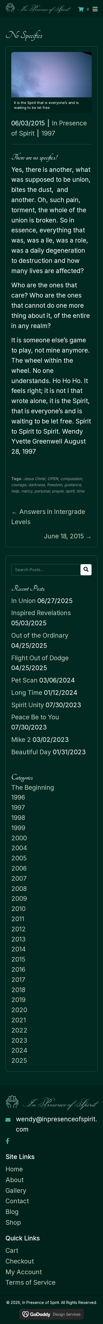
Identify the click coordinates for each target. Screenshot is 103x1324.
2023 (19, 1040)
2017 (18, 980)
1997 (48, 133)
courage (18, 484)
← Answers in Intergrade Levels (48, 517)
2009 (19, 898)
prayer (57, 491)
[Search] (85, 569)
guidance (72, 484)
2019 (18, 1000)
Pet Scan (24, 680)
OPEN (53, 478)
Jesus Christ (34, 478)
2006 (19, 868)
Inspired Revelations (41, 613)
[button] (7, 1141)
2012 (18, 929)
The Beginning (32, 787)
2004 (19, 848)
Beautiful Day (31, 752)
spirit (70, 491)
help (15, 491)
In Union (23, 601)
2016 (18, 969)
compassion (71, 478)
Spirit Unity (27, 705)
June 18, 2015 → (68, 536)
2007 (19, 878)
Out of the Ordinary (39, 635)
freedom (54, 484)
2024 (19, 1050)
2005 (19, 858)
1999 (18, 828)
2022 (19, 1030)
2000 (19, 838)
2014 (18, 949)
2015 (18, 959)
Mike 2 (21, 740)
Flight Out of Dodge (40, 658)
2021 (18, 1020)
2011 (17, 919)
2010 (18, 909)
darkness (36, 484)
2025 (19, 1060)
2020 (19, 1010)
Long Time (26, 693)
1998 (18, 818)
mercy (26, 491)
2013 (18, 939)
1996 (18, 797)
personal (42, 491)
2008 (19, 889)
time (80, 491)
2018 (18, 990)
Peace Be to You (35, 717)
